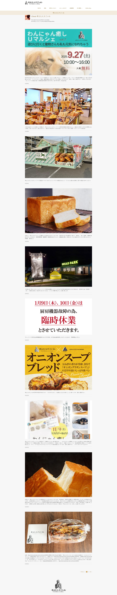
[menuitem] (40, 8)
